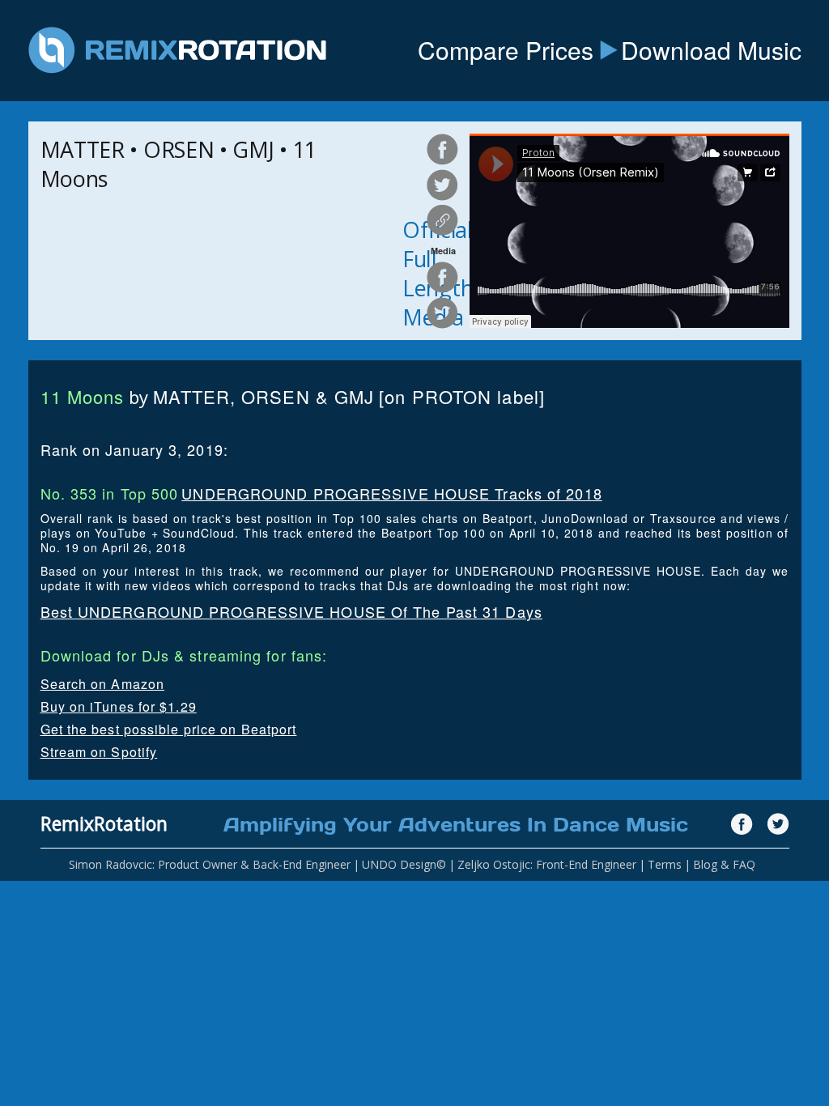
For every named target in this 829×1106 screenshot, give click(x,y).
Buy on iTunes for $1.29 (118, 706)
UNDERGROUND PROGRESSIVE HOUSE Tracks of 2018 (391, 493)
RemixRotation (104, 823)
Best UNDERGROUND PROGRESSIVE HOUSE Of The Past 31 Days (291, 611)
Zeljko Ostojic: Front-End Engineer (546, 864)
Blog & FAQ (724, 864)
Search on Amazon (102, 683)
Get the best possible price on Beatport (168, 729)
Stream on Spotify (99, 751)
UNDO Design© (404, 864)
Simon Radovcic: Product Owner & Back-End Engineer (210, 864)
